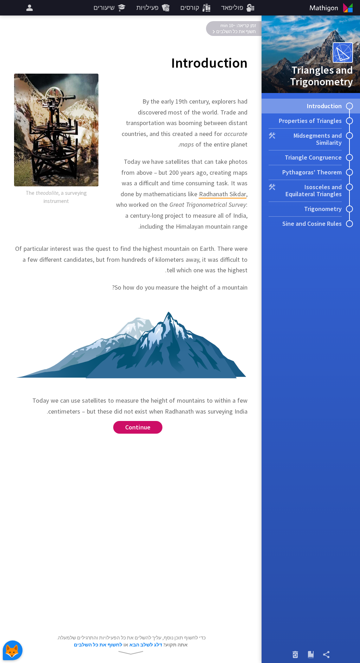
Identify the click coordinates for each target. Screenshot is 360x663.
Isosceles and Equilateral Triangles (313, 190)
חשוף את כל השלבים (236, 32)
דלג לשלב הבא (145, 645)
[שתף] (326, 654)
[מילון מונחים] (311, 654)
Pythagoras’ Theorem (312, 172)
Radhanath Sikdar (222, 194)
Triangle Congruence (313, 157)
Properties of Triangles (310, 121)
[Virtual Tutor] (12, 650)
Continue (138, 427)
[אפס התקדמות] (295, 654)
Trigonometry (323, 209)
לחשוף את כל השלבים (98, 645)
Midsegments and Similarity (318, 139)
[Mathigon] (332, 8)
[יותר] (28, 8)
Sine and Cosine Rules (312, 223)
